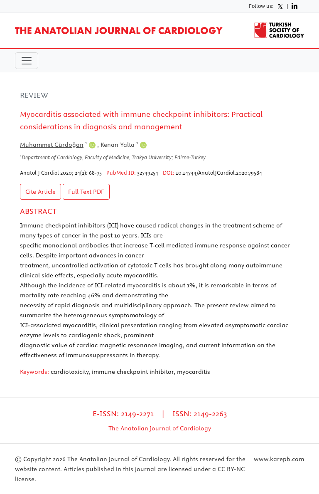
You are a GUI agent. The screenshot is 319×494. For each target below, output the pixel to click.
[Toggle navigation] (26, 60)
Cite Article (40, 191)
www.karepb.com (279, 459)
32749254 (147, 172)
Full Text (86, 191)
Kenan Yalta (119, 144)
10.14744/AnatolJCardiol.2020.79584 (219, 172)
